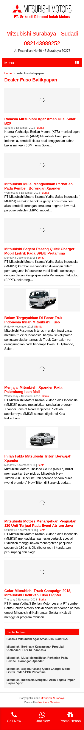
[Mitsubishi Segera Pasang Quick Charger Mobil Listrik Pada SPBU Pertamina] (42, 240)
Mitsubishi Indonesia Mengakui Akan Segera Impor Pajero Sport (40, 681)
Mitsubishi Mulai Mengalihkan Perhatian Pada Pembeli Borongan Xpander (38, 186)
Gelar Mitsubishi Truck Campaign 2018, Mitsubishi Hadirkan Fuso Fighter (37, 593)
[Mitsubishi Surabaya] (42, 19)
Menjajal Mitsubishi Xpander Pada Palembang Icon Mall (33, 389)
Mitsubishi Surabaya (53, 698)
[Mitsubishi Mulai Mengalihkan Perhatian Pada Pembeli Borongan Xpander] (42, 175)
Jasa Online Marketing (48, 702)
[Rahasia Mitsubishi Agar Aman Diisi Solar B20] (42, 110)
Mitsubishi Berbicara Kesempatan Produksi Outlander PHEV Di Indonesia (35, 648)
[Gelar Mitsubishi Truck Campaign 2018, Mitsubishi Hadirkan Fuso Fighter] (42, 581)
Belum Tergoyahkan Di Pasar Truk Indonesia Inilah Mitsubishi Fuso (33, 320)
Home (8, 73)
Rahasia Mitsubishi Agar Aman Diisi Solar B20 (37, 639)
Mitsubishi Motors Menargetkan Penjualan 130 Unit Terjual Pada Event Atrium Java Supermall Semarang (40, 525)
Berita (40, 127)
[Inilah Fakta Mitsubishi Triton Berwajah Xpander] (42, 447)
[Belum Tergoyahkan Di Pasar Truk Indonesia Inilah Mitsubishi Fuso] (42, 308)
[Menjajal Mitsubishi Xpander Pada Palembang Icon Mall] (42, 378)
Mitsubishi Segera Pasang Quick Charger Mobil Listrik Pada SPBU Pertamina (39, 251)
